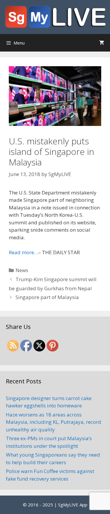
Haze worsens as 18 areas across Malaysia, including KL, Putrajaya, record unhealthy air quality (53, 422)
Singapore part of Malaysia (47, 297)
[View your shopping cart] (101, 43)
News (22, 270)
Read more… (23, 252)
